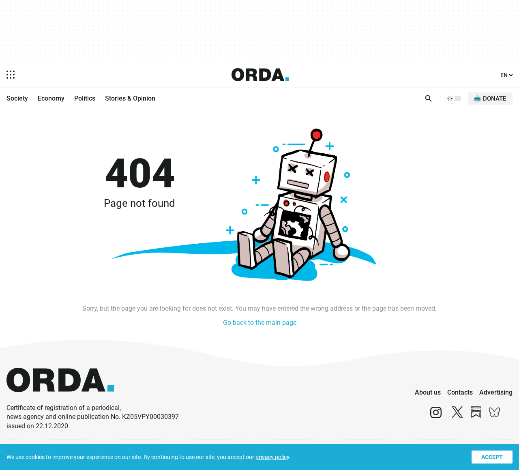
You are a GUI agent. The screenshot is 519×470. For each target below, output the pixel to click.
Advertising (496, 392)
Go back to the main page (259, 322)
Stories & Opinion (130, 98)
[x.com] (457, 416)
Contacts (460, 392)
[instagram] (436, 416)
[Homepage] (260, 74)
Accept (492, 457)
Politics (84, 98)
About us (428, 392)
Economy (51, 98)
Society (17, 98)
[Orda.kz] (60, 399)
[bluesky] (495, 416)
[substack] (476, 416)
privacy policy (272, 457)
